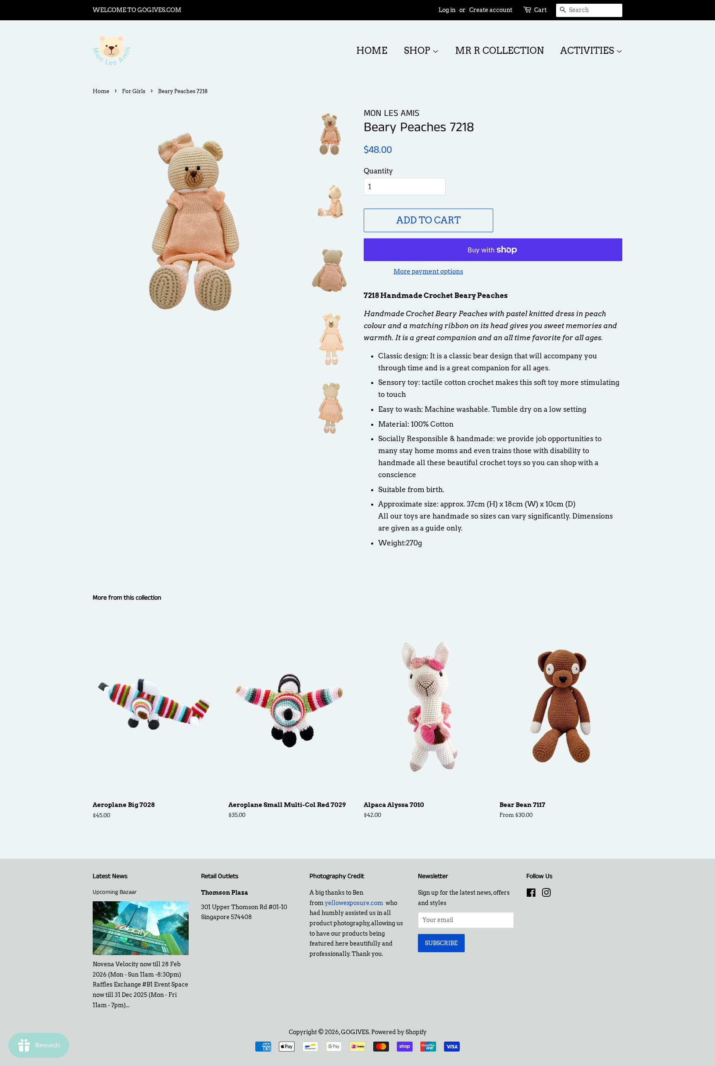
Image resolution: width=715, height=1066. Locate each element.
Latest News (110, 876)
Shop (418, 50)
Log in (447, 10)
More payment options (428, 271)
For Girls (133, 91)
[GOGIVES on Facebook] (531, 894)
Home (371, 50)
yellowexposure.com (354, 903)
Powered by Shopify (399, 1032)
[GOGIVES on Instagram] (546, 894)
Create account (490, 10)
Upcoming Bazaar (115, 892)
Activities (588, 50)
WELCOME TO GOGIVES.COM (137, 10)
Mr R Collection (499, 50)
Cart (540, 10)
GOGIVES (355, 1032)
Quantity (378, 171)
